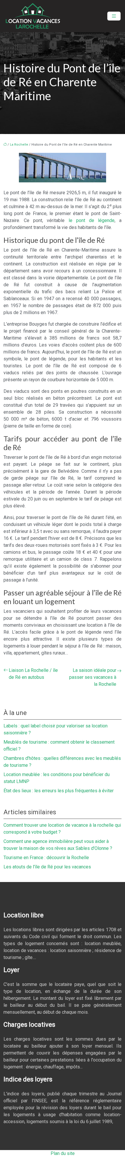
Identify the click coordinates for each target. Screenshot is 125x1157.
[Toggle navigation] (114, 16)
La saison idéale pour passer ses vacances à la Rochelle (92, 677)
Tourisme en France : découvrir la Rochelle (46, 857)
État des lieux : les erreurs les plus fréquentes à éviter (58, 790)
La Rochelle (19, 144)
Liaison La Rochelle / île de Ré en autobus (33, 674)
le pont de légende (92, 220)
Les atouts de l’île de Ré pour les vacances (47, 867)
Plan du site (63, 1153)
